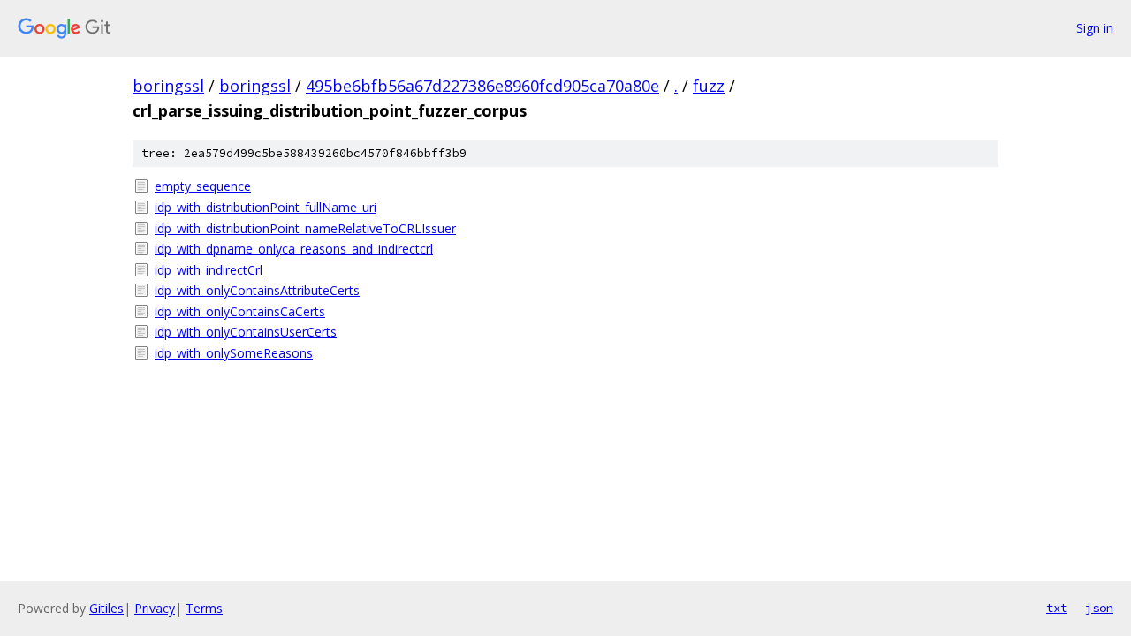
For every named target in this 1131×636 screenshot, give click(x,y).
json (1099, 608)
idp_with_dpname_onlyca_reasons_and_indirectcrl (294, 248)
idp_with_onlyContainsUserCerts (246, 331)
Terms (204, 608)
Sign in (1094, 27)
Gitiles (106, 608)
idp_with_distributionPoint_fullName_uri (265, 207)
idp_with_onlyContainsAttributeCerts (257, 290)
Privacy (154, 608)
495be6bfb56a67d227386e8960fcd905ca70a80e (482, 85)
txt (1056, 608)
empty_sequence (203, 186)
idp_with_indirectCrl (208, 269)
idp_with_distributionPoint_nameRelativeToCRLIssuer (305, 228)
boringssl (168, 85)
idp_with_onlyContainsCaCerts (240, 311)
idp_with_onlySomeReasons (234, 352)
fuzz (709, 85)
